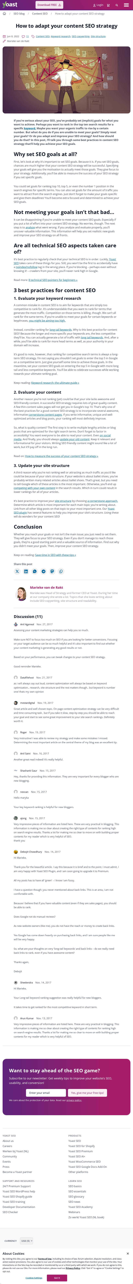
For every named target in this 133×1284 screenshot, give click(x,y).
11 (27, 36)
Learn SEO (75, 1181)
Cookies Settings (34, 1277)
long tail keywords (61, 329)
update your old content (75, 439)
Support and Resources (19, 1181)
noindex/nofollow (26, 267)
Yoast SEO (9, 1135)
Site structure (98, 36)
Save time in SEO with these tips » (55, 555)
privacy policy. (74, 1100)
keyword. (30, 128)
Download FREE (47, 5)
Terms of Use (45, 1258)
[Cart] (108, 4)
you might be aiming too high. (47, 320)
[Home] (4, 14)
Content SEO (40, 13)
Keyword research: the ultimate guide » (55, 383)
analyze (30, 227)
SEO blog (19, 13)
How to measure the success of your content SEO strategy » (61, 456)
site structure (63, 501)
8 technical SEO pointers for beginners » (53, 280)
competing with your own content (34, 488)
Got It (57, 1277)
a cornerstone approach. (102, 501)
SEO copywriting (81, 36)
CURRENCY (11, 1240)
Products (74, 1135)
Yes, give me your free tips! (87, 1093)
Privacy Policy (73, 1268)
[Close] (127, 1253)
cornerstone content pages (45, 414)
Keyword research (61, 36)
